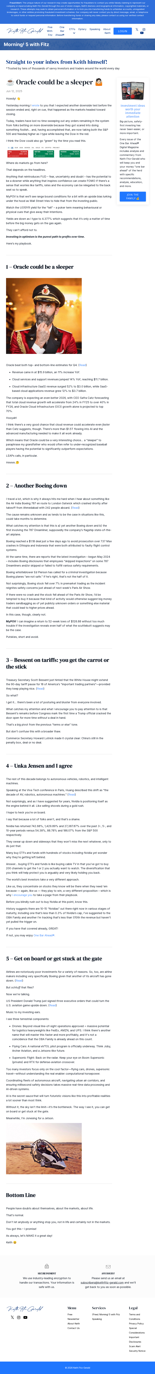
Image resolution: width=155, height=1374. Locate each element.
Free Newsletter (73, 1316)
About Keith (106, 31)
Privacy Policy (136, 1323)
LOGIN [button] (122, 31)
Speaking (94, 29)
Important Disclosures (135, 1339)
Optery (82, 29)
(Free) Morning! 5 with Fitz (106, 1314)
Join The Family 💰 (132, 196)
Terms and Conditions (134, 1316)
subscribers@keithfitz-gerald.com (102, 1282)
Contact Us (74, 1328)
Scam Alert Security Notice (137, 1348)
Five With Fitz (49, 31)
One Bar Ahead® (59, 31)
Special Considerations (137, 1330)
